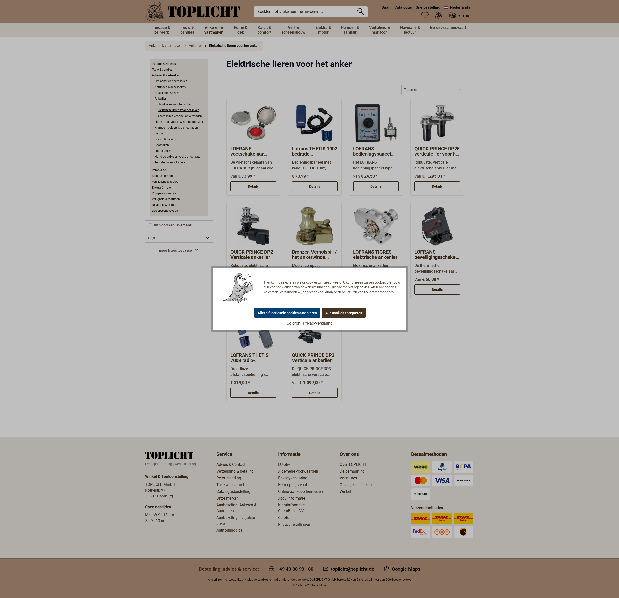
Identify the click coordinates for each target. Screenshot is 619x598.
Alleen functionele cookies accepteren (287, 313)
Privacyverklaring (317, 323)
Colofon (293, 323)
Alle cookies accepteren (343, 313)
